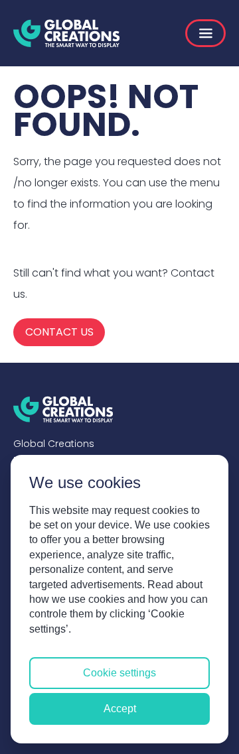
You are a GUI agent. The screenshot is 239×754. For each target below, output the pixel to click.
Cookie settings (119, 672)
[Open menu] (205, 33)
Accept (120, 708)
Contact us (59, 332)
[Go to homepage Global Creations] (66, 33)
